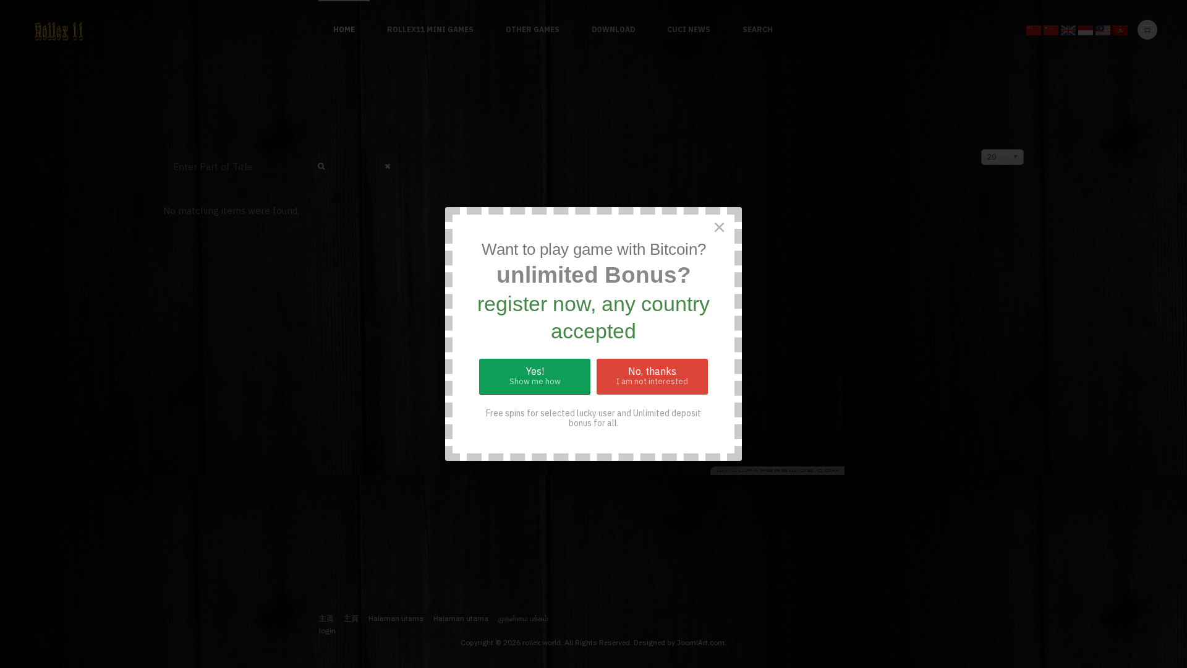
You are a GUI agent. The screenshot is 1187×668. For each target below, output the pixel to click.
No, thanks (652, 376)
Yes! (535, 376)
